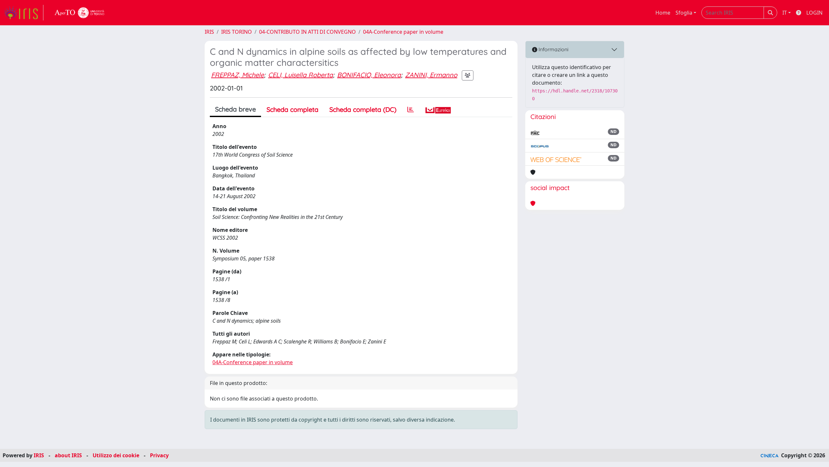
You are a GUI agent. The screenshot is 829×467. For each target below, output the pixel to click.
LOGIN (814, 12)
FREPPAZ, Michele (237, 75)
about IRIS (68, 455)
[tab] (410, 109)
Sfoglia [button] (684, 12)
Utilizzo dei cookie (116, 455)
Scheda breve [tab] (235, 109)
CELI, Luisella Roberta (300, 75)
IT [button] (784, 12)
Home (662, 12)
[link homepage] (23, 12)
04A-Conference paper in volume (403, 31)
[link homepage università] (80, 12)
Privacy (159, 455)
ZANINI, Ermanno (431, 75)
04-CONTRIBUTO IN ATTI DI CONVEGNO (307, 31)
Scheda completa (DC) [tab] (362, 109)
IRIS (209, 31)
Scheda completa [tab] (292, 109)
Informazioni (552, 49)
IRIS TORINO (236, 31)
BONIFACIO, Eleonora (369, 75)
